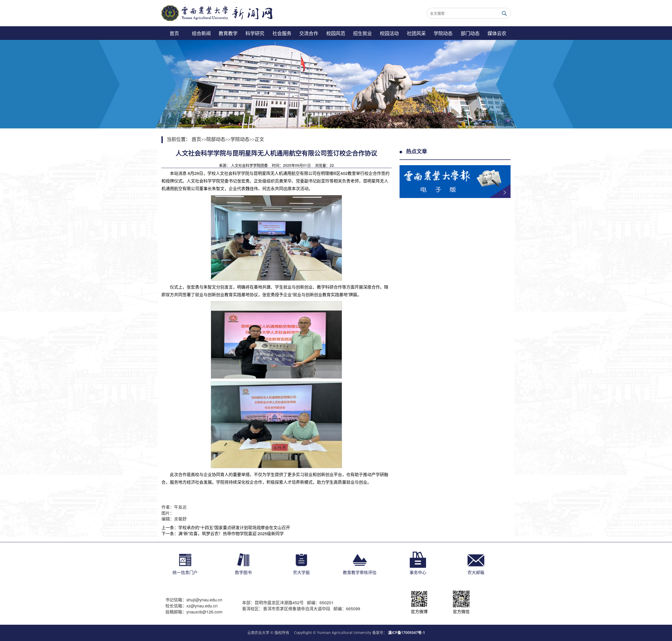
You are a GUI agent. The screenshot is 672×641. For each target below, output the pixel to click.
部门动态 (470, 33)
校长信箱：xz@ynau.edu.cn (191, 606)
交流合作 (308, 33)
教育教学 (228, 33)
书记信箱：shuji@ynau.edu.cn (193, 600)
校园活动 (389, 33)
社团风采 (416, 33)
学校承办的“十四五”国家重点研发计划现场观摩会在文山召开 (234, 527)
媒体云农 (496, 33)
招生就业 (362, 33)
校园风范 (335, 33)
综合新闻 (201, 33)
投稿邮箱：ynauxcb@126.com (193, 612)
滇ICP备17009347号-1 (406, 632)
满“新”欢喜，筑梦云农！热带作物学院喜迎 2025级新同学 (231, 533)
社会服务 (281, 33)
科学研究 (254, 33)
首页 (174, 33)
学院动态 (443, 33)
